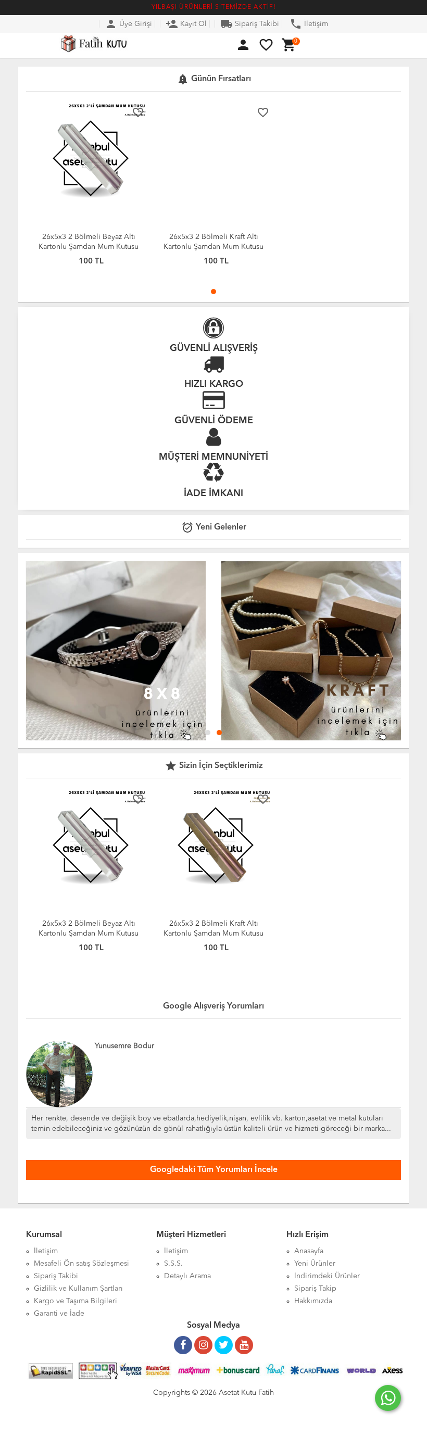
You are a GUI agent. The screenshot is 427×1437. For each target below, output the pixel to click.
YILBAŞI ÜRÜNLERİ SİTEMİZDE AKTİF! (214, 7)
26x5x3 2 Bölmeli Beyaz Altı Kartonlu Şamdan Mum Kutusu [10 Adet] (89, 246)
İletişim (309, 24)
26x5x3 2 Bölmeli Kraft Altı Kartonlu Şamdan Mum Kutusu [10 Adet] (213, 246)
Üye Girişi (128, 24)
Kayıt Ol (186, 24)
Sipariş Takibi (249, 24)
